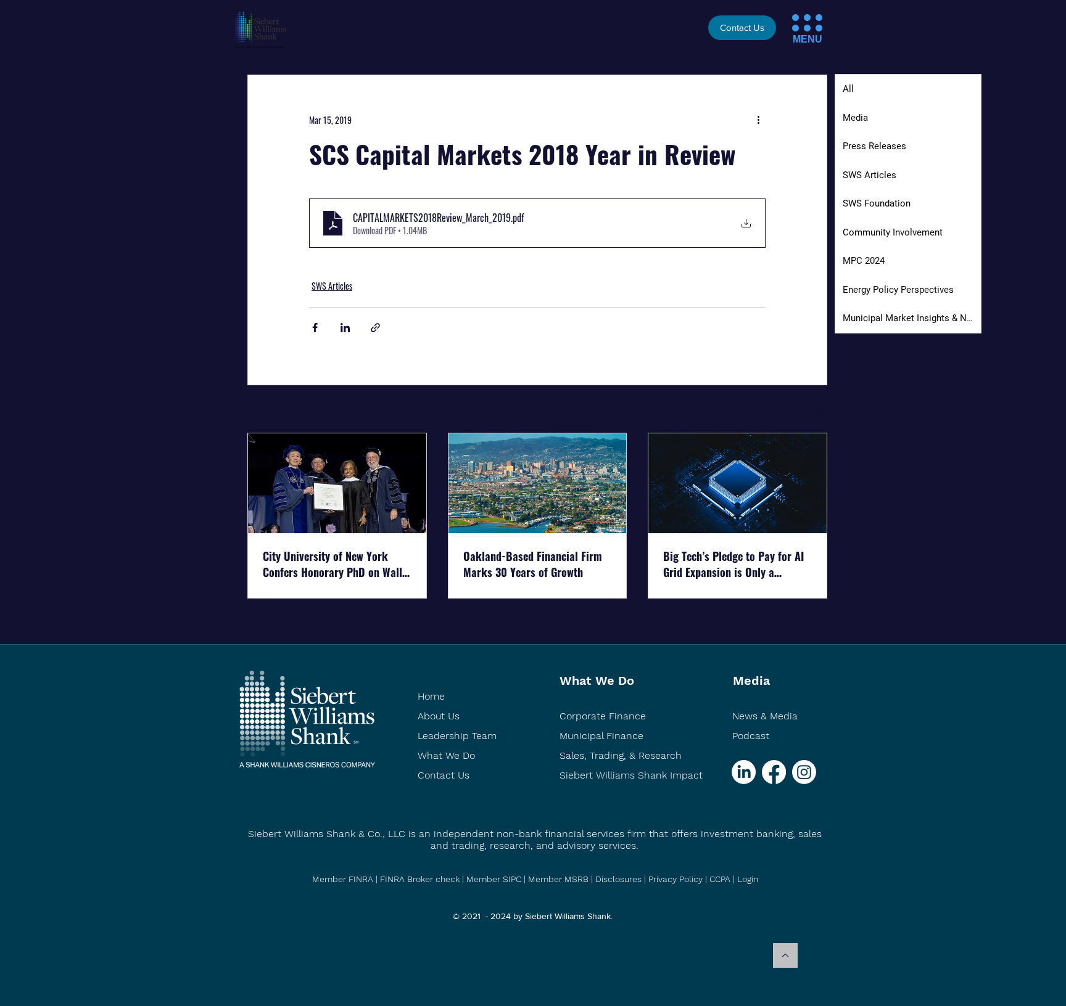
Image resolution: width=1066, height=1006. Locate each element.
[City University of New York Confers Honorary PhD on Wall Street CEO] (337, 483)
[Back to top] (785, 955)
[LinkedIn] (744, 772)
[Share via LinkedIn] (345, 327)
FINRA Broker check (420, 879)
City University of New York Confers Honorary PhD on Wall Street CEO (332, 564)
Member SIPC (495, 879)
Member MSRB (559, 879)
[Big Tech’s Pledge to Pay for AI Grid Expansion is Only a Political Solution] (737, 483)
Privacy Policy (675, 879)
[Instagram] (804, 772)
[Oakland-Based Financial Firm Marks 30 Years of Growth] (537, 483)
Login (747, 879)
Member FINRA (342, 879)
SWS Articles (332, 285)
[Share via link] (375, 327)
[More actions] (758, 119)
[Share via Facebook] (315, 327)
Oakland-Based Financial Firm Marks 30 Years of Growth (532, 564)
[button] (795, 17)
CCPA (719, 879)
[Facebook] (774, 772)
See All (816, 410)
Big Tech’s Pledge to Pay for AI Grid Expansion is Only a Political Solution (733, 564)
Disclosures (618, 879)
